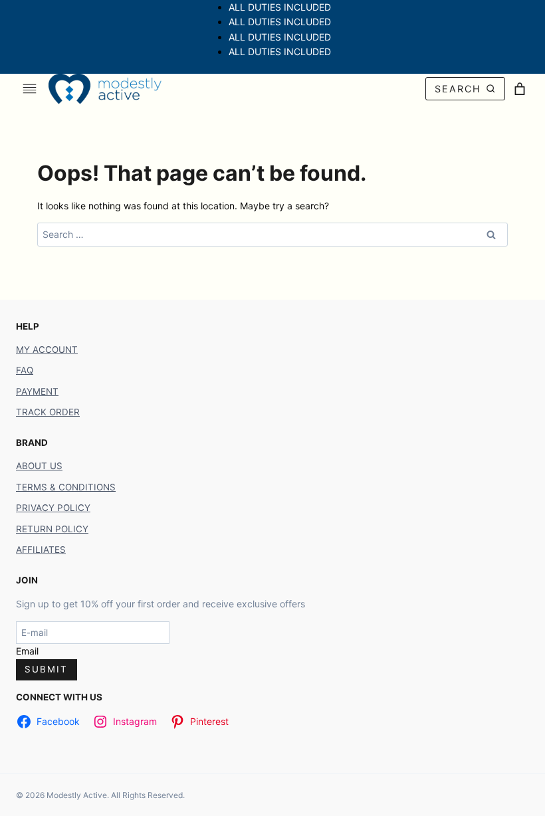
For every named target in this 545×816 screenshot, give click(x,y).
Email (27, 651)
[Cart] (519, 89)
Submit (46, 669)
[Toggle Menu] (29, 88)
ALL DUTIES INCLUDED (280, 7)
